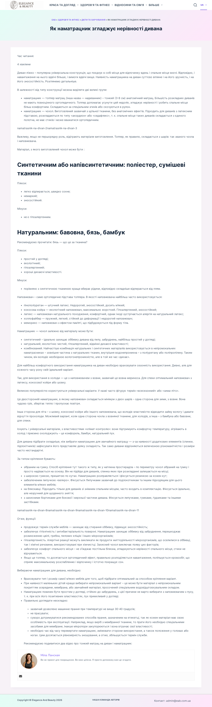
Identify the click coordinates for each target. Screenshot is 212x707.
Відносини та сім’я (129, 5)
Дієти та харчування (93, 20)
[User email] (20, 676)
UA (202, 5)
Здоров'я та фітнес (68, 20)
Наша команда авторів (106, 700)
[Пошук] (195, 5)
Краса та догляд (62, 5)
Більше (154, 5)
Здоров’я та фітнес (95, 5)
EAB (54, 20)
